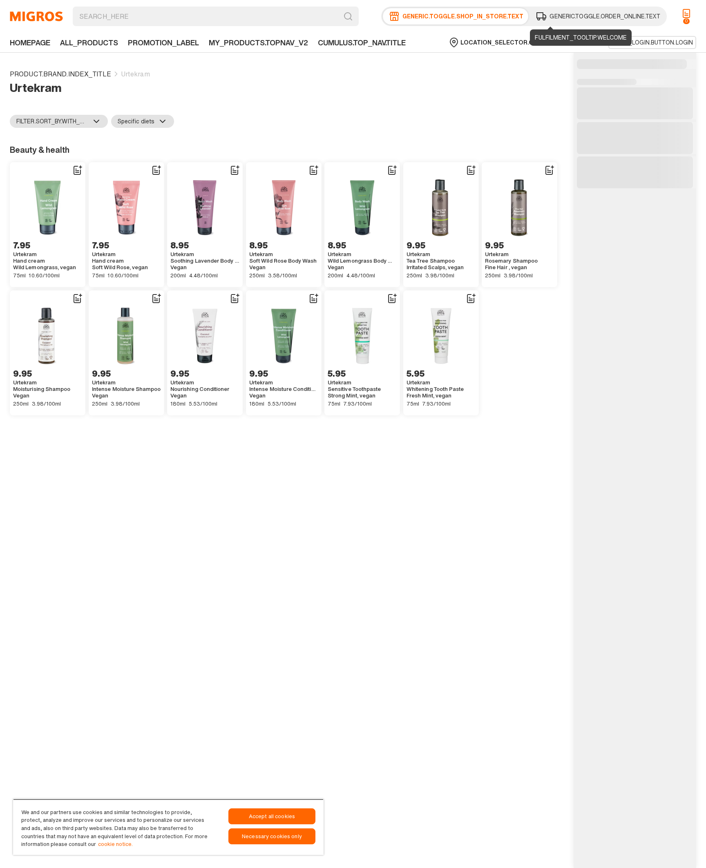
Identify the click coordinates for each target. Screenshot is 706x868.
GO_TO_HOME (36, 16)
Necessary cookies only (272, 836)
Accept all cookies (272, 816)
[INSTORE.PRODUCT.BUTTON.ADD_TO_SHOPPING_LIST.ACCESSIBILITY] (77, 170)
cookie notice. (115, 844)
